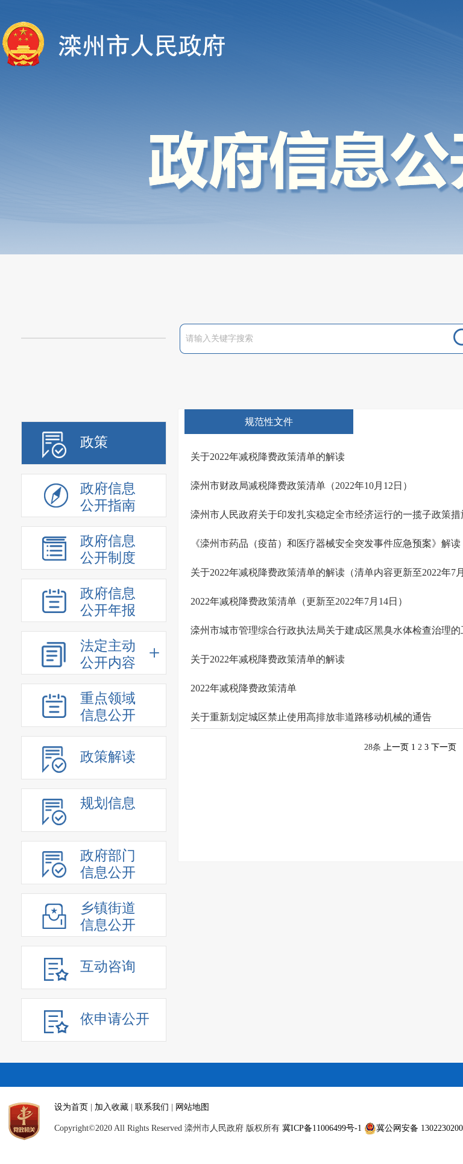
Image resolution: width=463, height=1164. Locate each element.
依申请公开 (115, 1019)
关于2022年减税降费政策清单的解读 (268, 456)
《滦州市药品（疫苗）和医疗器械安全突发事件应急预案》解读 (326, 543)
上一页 (396, 747)
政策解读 (108, 756)
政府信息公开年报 (108, 602)
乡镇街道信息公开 (108, 917)
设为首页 (71, 1107)
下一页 (443, 747)
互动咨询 (108, 966)
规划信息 (108, 803)
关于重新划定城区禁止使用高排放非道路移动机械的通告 (311, 717)
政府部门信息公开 (108, 864)
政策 (94, 442)
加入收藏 (111, 1107)
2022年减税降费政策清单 (244, 688)
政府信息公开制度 (108, 549)
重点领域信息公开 (108, 707)
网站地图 (192, 1107)
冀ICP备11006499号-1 (322, 1128)
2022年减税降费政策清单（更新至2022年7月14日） (299, 601)
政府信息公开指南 (108, 497)
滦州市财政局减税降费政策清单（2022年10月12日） (301, 485)
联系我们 (152, 1107)
